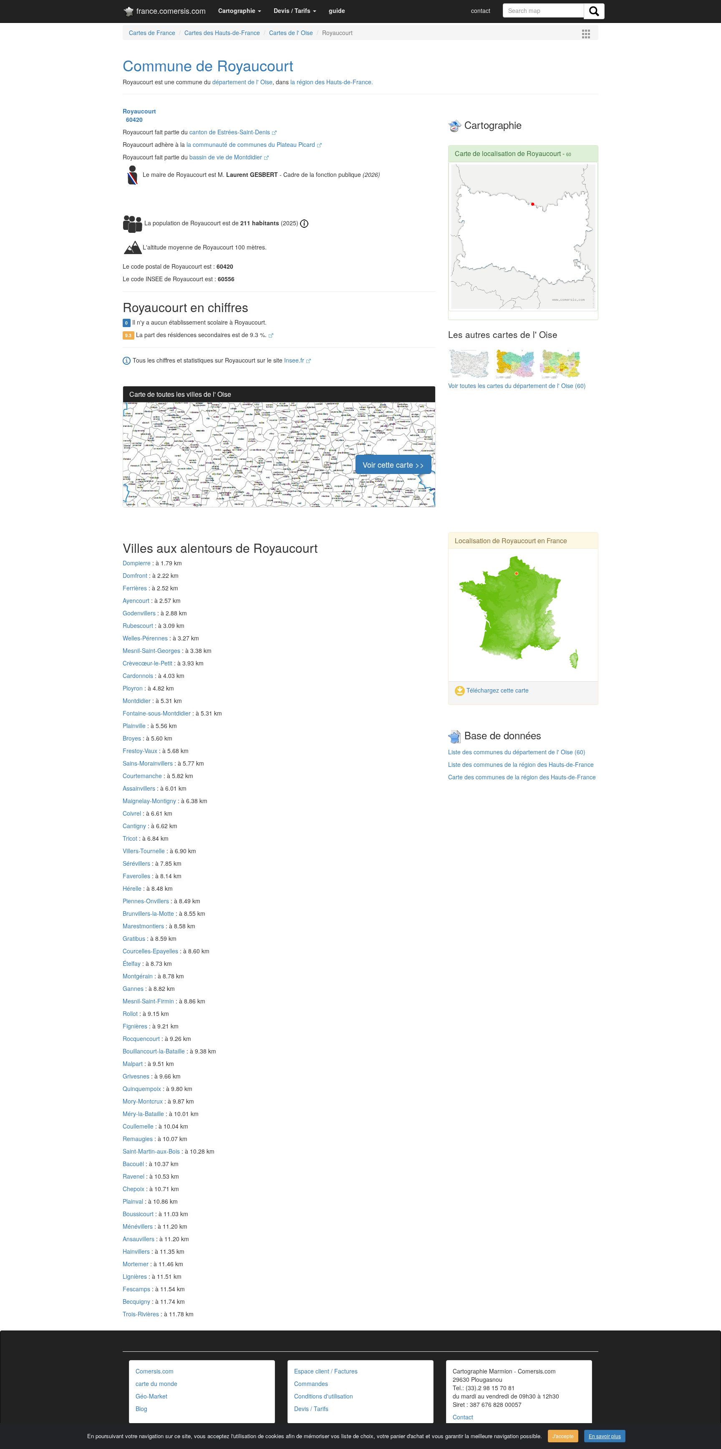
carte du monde (156, 1383)
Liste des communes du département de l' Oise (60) (516, 752)
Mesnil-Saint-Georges (152, 650)
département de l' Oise (242, 82)
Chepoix (134, 1188)
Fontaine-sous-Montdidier (157, 713)
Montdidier (137, 700)
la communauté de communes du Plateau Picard (252, 144)
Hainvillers (137, 1251)
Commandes (311, 1383)
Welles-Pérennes (146, 638)
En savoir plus (605, 1435)
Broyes (133, 738)
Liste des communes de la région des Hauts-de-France (521, 764)
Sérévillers (137, 863)
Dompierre (137, 563)
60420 (133, 119)
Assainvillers (140, 788)
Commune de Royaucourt (208, 65)
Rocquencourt (142, 1038)
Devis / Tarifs (311, 1408)
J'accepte (563, 1435)
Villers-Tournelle (144, 851)
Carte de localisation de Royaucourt (508, 153)
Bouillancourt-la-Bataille (155, 1051)
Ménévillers (138, 1226)
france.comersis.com (170, 10)
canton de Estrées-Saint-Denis (230, 132)
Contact (463, 1417)
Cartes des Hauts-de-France (222, 32)
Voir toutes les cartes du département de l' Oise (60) (517, 385)
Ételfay (132, 963)
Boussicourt (139, 1214)
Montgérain (138, 976)
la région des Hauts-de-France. (331, 82)
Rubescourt (139, 625)
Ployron (133, 688)
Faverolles (137, 876)
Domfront (136, 575)
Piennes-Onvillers (147, 901)
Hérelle (133, 888)
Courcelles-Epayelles (151, 951)
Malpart (133, 1063)
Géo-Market (151, 1396)
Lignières (136, 1276)
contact (480, 10)
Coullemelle (139, 1126)
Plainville (135, 725)
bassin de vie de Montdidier (226, 157)
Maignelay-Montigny (150, 800)
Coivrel (133, 813)
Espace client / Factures (326, 1371)
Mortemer (136, 1264)
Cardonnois (139, 675)
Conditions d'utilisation (323, 1396)
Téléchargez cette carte (497, 690)
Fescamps (137, 1289)
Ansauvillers (139, 1239)
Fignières (136, 1026)
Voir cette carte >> (393, 464)
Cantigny (135, 826)
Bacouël (134, 1163)
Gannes (134, 988)
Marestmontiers (144, 926)
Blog (141, 1408)
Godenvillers (140, 613)
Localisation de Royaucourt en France (511, 540)
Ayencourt (137, 600)
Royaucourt (139, 111)
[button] (239, 10)
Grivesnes (137, 1076)
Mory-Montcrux (143, 1101)
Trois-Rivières (142, 1314)
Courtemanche (143, 775)
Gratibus (135, 938)
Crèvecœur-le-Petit (148, 663)
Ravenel (134, 1176)
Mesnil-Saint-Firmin (149, 1001)
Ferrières (136, 588)
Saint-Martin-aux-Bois (152, 1151)
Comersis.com (155, 1371)
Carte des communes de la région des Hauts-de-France (522, 777)
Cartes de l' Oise (291, 32)
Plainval (134, 1201)
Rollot (131, 1013)
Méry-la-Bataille (144, 1113)
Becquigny (137, 1301)
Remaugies (138, 1138)
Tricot (131, 838)
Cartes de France (152, 32)
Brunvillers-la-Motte (149, 913)
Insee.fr (295, 360)
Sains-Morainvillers (148, 763)
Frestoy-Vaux (141, 750)
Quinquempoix (143, 1088)
